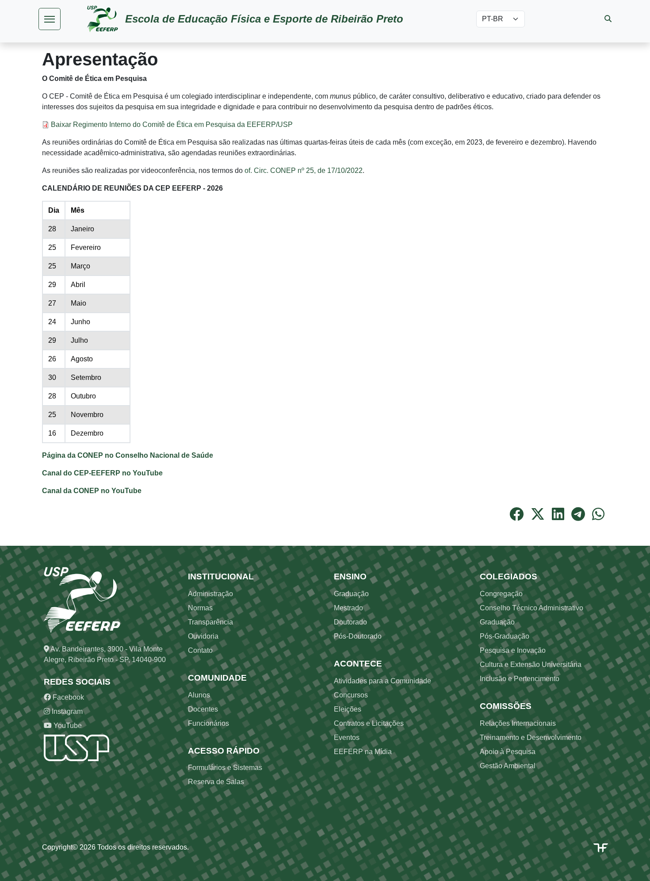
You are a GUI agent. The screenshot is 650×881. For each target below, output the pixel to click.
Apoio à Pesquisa (507, 751)
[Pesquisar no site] (608, 19)
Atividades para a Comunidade (382, 681)
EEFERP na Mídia (363, 751)
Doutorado (350, 622)
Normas (200, 608)
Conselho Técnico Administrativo (531, 608)
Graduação (351, 594)
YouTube (67, 725)
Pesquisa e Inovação (513, 650)
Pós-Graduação (504, 636)
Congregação (501, 594)
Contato (200, 650)
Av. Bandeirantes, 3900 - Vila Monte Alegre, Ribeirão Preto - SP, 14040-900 (105, 654)
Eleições (347, 709)
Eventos (346, 737)
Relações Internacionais (518, 723)
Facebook (67, 697)
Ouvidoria (203, 636)
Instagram (66, 711)
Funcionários (208, 723)
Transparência (210, 622)
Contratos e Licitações (369, 723)
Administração (210, 594)
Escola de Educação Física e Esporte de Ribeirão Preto (264, 19)
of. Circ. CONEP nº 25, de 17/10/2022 (304, 170)
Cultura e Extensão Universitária (530, 664)
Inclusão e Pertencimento (519, 678)
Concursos (351, 695)
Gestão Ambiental (507, 766)
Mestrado (348, 608)
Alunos (199, 695)
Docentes (203, 709)
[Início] (106, 19)
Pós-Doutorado (358, 636)
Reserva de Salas (216, 781)
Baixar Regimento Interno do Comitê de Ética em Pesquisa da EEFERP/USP (172, 124)
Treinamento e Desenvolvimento (530, 737)
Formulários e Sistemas (225, 767)
